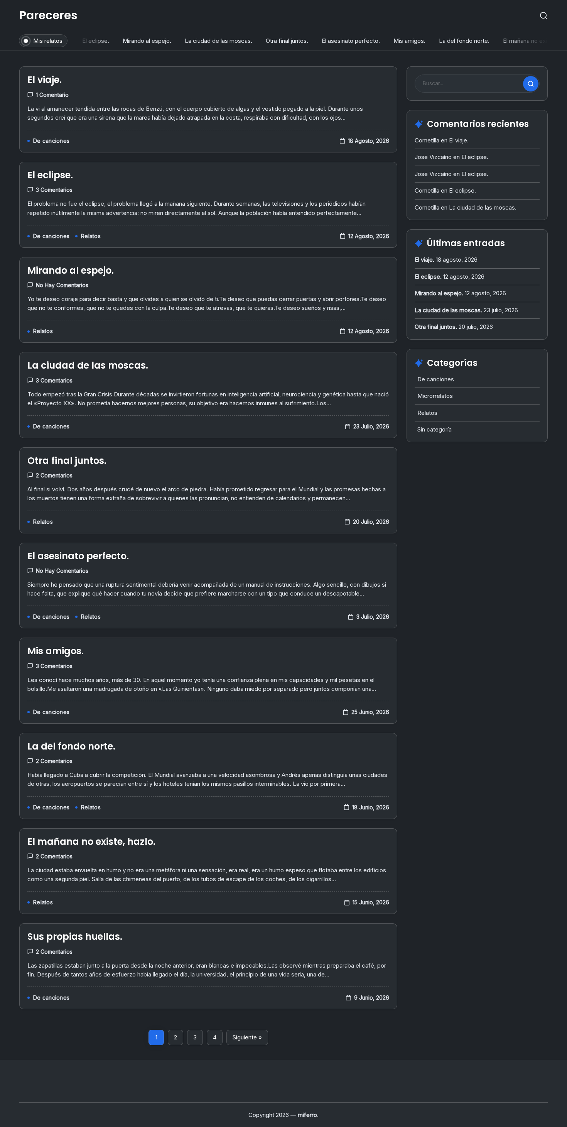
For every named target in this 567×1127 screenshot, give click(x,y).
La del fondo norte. (462, 40)
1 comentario (52, 94)
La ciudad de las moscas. (216, 40)
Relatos (427, 412)
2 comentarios (54, 475)
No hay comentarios (62, 285)
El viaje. (44, 79)
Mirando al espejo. (144, 40)
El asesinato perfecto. (348, 40)
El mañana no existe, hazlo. (91, 841)
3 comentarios (54, 189)
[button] (544, 15)
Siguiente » (247, 1037)
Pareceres (48, 15)
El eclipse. (93, 40)
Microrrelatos (435, 395)
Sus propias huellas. (74, 936)
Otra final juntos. (284, 40)
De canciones (435, 379)
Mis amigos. (407, 40)
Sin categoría (434, 429)
